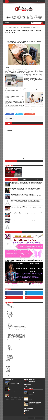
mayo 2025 (9, 314)
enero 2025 (9, 358)
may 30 (9, 315)
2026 (7, 304)
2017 (7, 367)
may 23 (9, 319)
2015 (7, 369)
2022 (7, 361)
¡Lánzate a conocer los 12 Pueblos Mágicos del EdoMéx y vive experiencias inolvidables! (15, 382)
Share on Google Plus (30, 113)
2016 (7, 368)
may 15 (9, 344)
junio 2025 (9, 313)
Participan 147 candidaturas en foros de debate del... (16, 336)
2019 (7, 365)
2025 (7, 305)
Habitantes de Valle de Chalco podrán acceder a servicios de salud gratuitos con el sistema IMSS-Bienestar (16, 395)
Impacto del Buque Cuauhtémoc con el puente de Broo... (17, 327)
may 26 (9, 317)
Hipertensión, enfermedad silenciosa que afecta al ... (16, 340)
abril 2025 (8, 355)
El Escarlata (27, 410)
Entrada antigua (40, 158)
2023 (7, 360)
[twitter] (40, 1)
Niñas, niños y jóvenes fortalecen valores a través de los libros (35, 403)
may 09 (9, 347)
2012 (7, 372)
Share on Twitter (20, 113)
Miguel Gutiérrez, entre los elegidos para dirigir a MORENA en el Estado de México (15, 388)
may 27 (9, 316)
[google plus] (42, 1)
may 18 (9, 325)
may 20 (9, 323)
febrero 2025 (9, 357)
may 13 (9, 345)
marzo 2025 (9, 356)
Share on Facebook (10, 113)
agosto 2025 (9, 311)
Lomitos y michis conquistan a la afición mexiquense (16, 326)
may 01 (9, 354)
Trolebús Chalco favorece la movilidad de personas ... (16, 335)
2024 (7, 359)
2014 (7, 370)
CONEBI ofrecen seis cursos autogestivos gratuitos (34, 398)
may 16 (9, 343)
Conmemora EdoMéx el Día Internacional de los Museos (17, 333)
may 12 (9, 346)
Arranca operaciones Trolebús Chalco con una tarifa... (16, 329)
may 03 (9, 351)
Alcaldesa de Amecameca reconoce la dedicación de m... (17, 328)
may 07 (9, 349)
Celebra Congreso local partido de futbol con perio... (16, 334)
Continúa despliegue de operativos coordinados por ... (16, 337)
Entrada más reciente (8, 158)
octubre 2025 (9, 308)
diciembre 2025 (9, 306)
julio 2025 (8, 312)
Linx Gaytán (27, 413)
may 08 (9, 348)
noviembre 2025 (9, 307)
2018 (7, 366)
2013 (7, 371)
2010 (7, 375)
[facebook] (37, 1)
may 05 (9, 350)
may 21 (9, 322)
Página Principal (25, 158)
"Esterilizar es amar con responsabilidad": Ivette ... (16, 339)
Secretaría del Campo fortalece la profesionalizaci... (16, 338)
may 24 (9, 318)
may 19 (9, 324)
